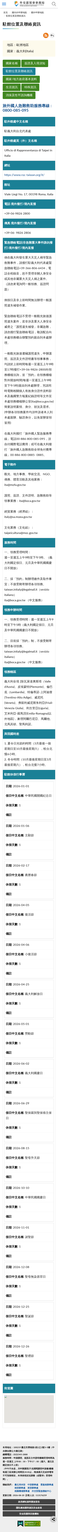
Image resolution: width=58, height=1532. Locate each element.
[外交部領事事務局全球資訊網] (29, 3)
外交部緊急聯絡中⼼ (41, 1491)
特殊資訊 (30, 87)
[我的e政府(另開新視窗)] (20, 1524)
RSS (46, 35)
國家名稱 (12, 63)
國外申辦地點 (37, 12)
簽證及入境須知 (34, 63)
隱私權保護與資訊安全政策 (29, 1508)
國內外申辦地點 (19, 12)
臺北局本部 (20, 1485)
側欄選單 (4, 4)
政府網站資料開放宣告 (29, 1502)
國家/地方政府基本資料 (21, 79)
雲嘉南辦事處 (46, 1485)
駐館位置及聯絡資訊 (19, 71)
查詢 (54, 4)
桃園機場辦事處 (22, 1491)
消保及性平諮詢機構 (19, 95)
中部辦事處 (33, 1485)
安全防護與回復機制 (29, 1514)
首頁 (5, 12)
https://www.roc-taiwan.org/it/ (24, 175)
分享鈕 (53, 1519)
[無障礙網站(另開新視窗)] (32, 1524)
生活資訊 (12, 87)
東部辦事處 (33, 1488)
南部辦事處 (20, 1488)
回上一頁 (52, 35)
